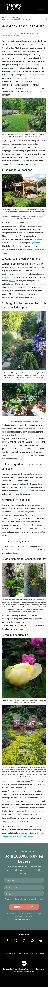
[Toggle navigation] (41, 7)
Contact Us (15, 953)
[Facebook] (7, 940)
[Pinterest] (24, 940)
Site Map (42, 953)
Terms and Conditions (24, 956)
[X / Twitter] (15, 940)
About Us (20, 953)
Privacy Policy (27, 953)
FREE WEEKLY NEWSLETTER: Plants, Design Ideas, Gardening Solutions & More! (20, 34)
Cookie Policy (35, 953)
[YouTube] (41, 940)
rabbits (12, 281)
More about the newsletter (24, 919)
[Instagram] (32, 940)
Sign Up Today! (24, 906)
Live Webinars (7, 953)
